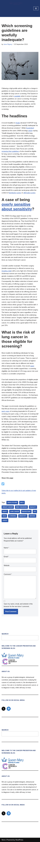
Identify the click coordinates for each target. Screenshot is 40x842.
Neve (3, 840)
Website (6, 565)
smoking (32, 516)
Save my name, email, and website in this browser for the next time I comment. (18, 605)
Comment (8, 574)
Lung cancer (14, 511)
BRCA (22, 502)
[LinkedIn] (9, 709)
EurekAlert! (30, 128)
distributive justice (15, 193)
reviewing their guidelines (10, 151)
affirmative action (29, 193)
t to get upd (24, 490)
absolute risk (12, 502)
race (4, 516)
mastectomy (26, 511)
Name (6, 548)
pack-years (5, 411)
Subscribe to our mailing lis (11, 490)
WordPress (19, 840)
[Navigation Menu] (35, 8)
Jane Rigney (8, 44)
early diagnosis (21, 507)
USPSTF (5, 520)
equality (33, 507)
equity (5, 511)
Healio (18, 123)
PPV (35, 511)
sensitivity (22, 516)
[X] (3, 709)
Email (6, 556)
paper (32, 366)
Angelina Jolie (6, 271)
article (30, 130)
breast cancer (8, 507)
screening (12, 516)
